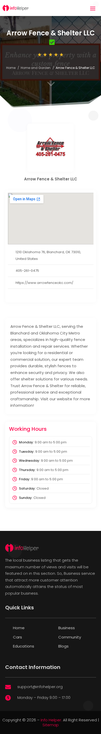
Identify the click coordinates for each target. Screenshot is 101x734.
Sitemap (50, 725)
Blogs (63, 646)
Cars (17, 637)
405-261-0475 (27, 270)
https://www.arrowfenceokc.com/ (44, 282)
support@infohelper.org (40, 686)
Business (66, 628)
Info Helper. (51, 720)
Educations (23, 646)
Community (69, 637)
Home (11, 68)
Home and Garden (36, 68)
